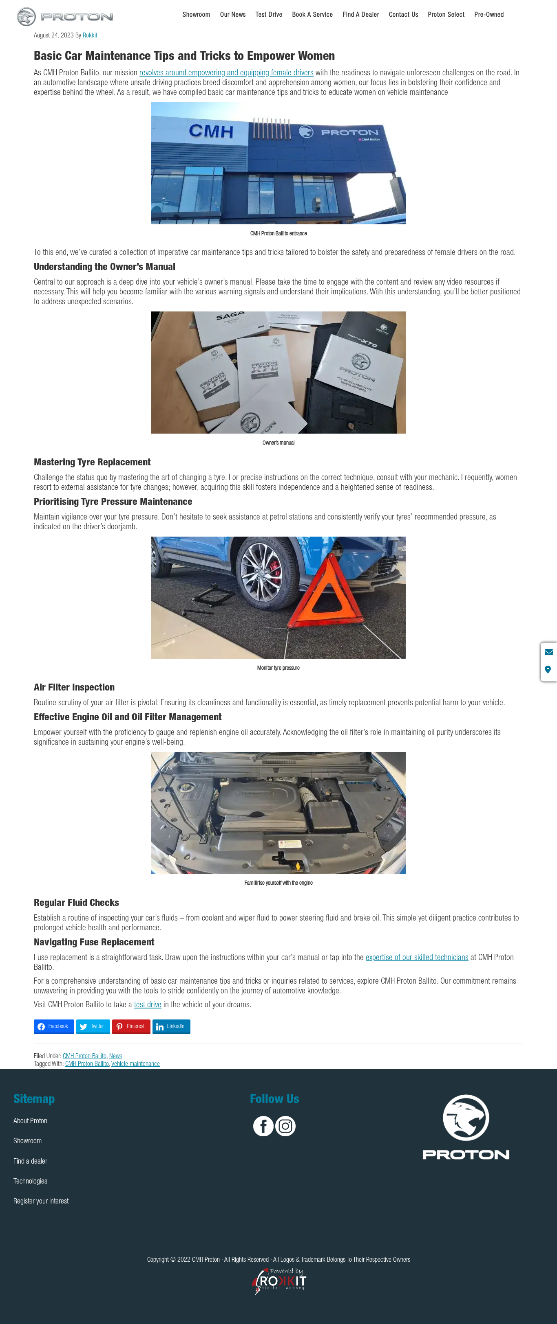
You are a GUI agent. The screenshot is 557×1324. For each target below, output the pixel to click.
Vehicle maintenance (135, 1064)
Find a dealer (30, 1162)
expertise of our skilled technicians (417, 958)
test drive (147, 1006)
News (115, 1057)
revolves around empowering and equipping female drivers (226, 74)
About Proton (30, 1121)
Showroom (27, 1141)
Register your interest (41, 1202)
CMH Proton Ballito (84, 1057)
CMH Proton (66, 16)
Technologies (30, 1182)
